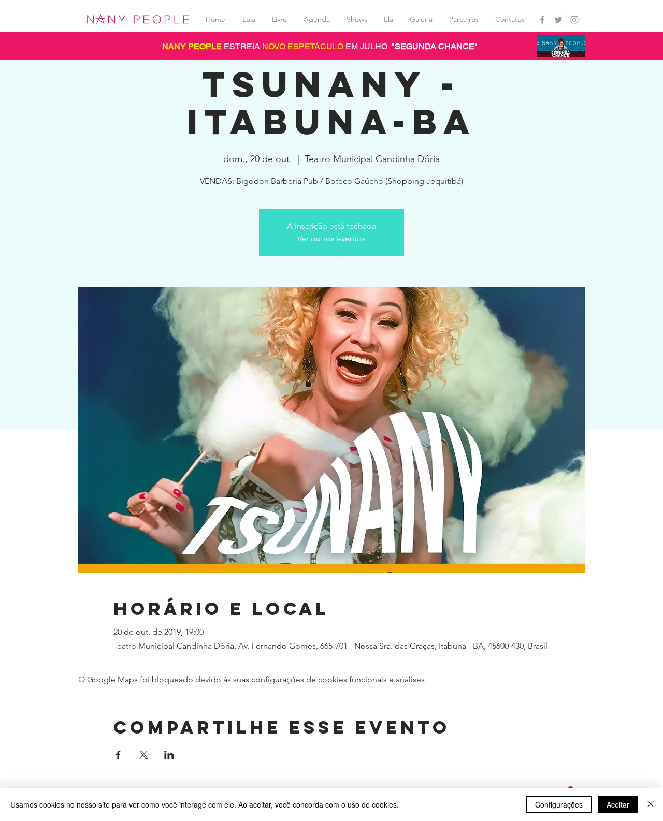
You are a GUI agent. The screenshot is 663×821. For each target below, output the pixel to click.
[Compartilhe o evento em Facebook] (118, 755)
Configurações (559, 804)
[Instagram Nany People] (574, 19)
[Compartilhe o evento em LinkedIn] (169, 755)
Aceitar (618, 804)
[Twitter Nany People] (558, 19)
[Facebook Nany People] (542, 19)
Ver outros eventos (331, 238)
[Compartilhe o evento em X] (144, 755)
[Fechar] (650, 804)
